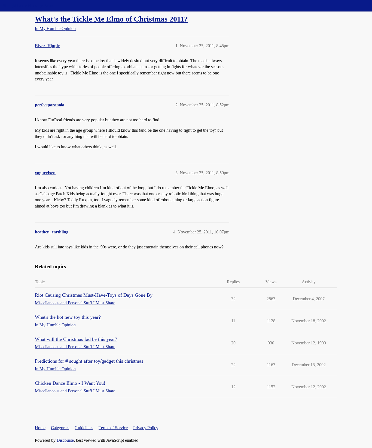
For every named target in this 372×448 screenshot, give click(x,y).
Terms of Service (113, 427)
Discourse (65, 440)
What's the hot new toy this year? (68, 317)
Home (40, 427)
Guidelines (84, 427)
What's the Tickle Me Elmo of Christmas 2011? (111, 19)
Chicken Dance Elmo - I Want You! (70, 383)
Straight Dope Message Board (28, 5)
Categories (60, 427)
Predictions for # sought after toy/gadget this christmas (89, 361)
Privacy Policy (145, 427)
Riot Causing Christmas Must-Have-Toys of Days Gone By (94, 295)
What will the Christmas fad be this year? (76, 339)
